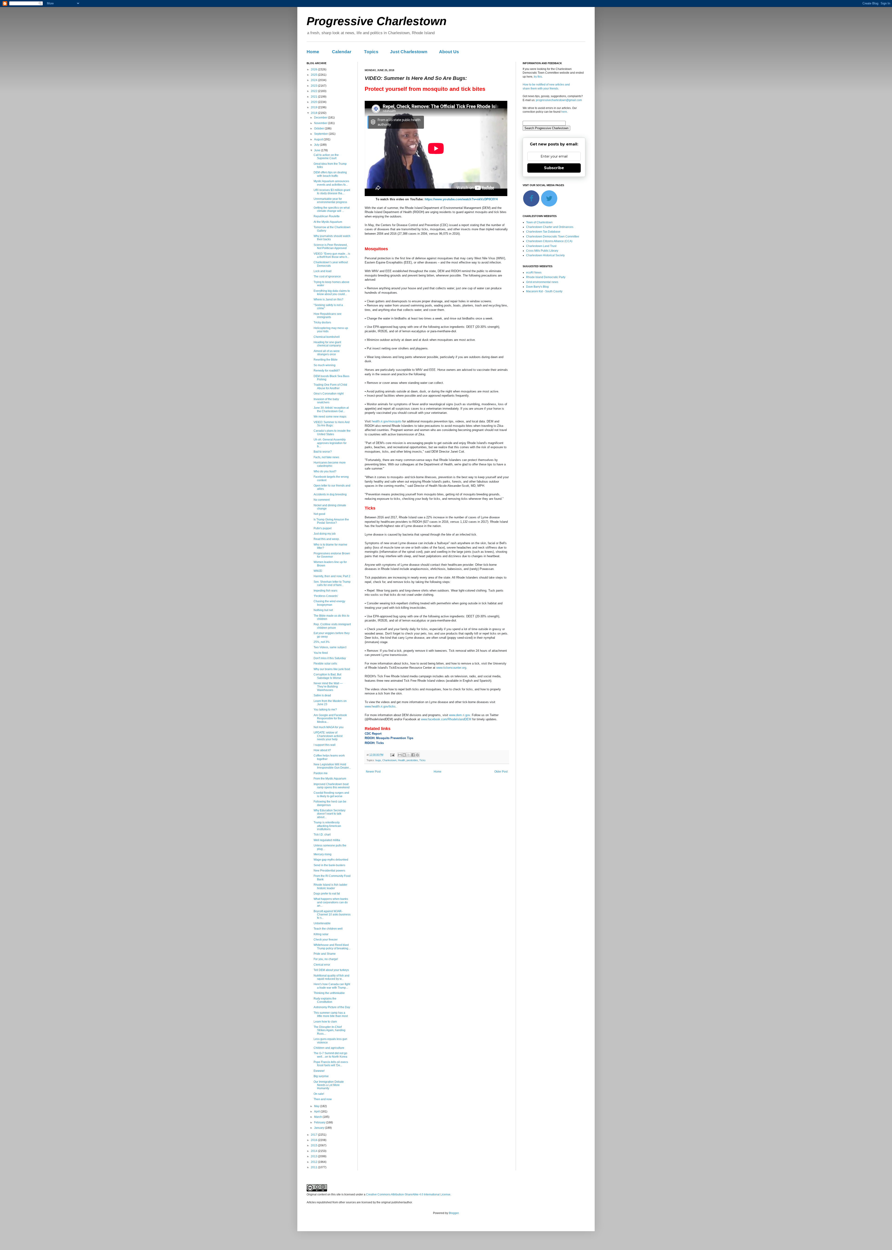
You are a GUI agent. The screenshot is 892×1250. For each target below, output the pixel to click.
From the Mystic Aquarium (330, 778)
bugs (378, 760)
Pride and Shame (325, 953)
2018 (314, 113)
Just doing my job (325, 533)
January (319, 1127)
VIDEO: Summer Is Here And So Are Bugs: (332, 424)
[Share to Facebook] (413, 755)
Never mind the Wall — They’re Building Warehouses (328, 687)
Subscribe (554, 168)
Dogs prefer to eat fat (327, 893)
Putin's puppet (322, 528)
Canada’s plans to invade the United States (332, 432)
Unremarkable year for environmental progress (330, 200)
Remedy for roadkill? (327, 370)
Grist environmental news (542, 282)
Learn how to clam (325, 1021)
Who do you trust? (325, 471)
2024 (314, 80)
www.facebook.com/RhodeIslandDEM (446, 719)
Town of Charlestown (539, 222)
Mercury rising (322, 854)
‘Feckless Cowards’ (326, 596)
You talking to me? (325, 709)
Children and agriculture (329, 1047)
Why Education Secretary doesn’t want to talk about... (329, 814)
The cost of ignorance (327, 276)
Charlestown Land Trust (541, 246)
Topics (371, 51)
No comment (322, 499)
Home (313, 51)
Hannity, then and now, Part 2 (332, 576)
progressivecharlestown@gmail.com (559, 100)
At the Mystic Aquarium (328, 222)
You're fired (321, 653)
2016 (314, 1140)
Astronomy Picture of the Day (332, 1007)
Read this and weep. (327, 539)
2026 (314, 69)
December (321, 117)
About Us (449, 51)
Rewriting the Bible (326, 359)
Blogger (454, 1213)
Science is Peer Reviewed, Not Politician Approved (331, 246)
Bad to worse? (323, 451)
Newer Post (373, 771)
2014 (314, 1151)
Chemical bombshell (327, 337)
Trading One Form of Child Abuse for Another (330, 386)
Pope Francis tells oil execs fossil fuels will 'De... (331, 1063)
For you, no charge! (326, 959)
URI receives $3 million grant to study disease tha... (332, 191)
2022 (314, 91)
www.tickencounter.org (451, 667)
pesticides (412, 760)
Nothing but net (323, 610)
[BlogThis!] (404, 755)
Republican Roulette (327, 216)
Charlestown (389, 760)
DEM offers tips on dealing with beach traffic (330, 174)
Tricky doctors (322, 322)
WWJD (318, 570)
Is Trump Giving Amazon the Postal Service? (331, 521)
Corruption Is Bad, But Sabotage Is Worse (327, 676)
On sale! (319, 1093)
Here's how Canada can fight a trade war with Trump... (332, 986)
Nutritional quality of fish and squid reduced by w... (331, 977)
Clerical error (322, 964)
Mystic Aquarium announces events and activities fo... (331, 183)
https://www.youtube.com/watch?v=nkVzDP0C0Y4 (461, 199)
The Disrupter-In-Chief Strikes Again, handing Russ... (329, 1030)
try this (538, 76)
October (319, 128)
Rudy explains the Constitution (325, 1000)
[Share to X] (408, 755)
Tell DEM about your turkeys (331, 970)
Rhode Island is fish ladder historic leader (330, 886)
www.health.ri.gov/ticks (380, 706)
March (318, 1116)
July (317, 144)
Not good (319, 514)
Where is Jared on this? (328, 299)
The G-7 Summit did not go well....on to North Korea (330, 1055)
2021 (314, 96)
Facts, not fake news (326, 457)
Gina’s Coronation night (329, 393)
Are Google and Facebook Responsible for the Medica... (330, 719)
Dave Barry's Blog (537, 286)
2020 (314, 102)
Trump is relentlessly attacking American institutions (327, 826)
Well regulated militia (327, 840)
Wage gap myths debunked (331, 859)
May (317, 1106)
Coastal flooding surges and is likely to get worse (331, 794)
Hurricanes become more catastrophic (330, 464)
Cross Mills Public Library (542, 250)
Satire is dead (322, 695)
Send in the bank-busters (329, 865)
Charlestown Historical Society (545, 255)
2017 (314, 1134)
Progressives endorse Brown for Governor (332, 555)
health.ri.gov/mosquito (386, 421)
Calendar (341, 51)
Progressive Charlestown (377, 21)
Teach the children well (328, 928)
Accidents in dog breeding (330, 494)
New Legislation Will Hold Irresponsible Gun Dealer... (332, 766)
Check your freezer (326, 939)
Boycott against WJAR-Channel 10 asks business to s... (332, 915)
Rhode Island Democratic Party (545, 277)
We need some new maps (330, 416)
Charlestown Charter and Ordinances (549, 227)
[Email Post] (392, 754)
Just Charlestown (408, 51)
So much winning (324, 365)
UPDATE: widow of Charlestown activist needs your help (328, 736)
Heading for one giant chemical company (327, 344)
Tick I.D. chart (322, 834)
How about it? (322, 750)
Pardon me (321, 773)
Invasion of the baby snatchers (326, 401)
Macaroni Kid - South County (544, 291)
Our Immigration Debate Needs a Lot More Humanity (329, 1085)
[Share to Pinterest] (417, 755)
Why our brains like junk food (332, 669)
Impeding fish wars (325, 590)
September (321, 133)
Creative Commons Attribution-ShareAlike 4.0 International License (408, 1194)
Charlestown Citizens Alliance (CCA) (549, 241)
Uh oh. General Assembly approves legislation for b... (330, 443)
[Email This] (399, 755)
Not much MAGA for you (329, 727)
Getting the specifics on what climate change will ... (332, 209)
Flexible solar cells (325, 663)
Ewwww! (319, 1070)
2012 (314, 1162)
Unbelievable (322, 923)
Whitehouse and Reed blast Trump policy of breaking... (332, 946)
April (317, 1111)
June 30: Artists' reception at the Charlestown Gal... (331, 409)
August (319, 139)
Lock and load (322, 271)
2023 (314, 85)
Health (401, 760)
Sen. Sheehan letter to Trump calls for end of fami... (332, 583)
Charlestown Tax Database (543, 231)
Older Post (501, 771)
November (321, 123)
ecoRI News (533, 272)
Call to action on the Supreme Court (326, 156)
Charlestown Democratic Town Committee (552, 236)
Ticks (422, 760)
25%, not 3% (322, 642)
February (320, 1122)
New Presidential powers (329, 870)
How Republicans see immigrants (327, 315)
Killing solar (321, 934)
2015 (314, 1145)
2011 (314, 1167)
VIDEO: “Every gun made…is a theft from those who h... (332, 255)
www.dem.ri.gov (459, 715)
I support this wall (324, 745)
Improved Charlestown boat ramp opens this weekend (332, 786)
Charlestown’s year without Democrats (331, 264)
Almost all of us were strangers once (327, 352)
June (317, 150)
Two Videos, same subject (330, 647)
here (564, 111)
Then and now (323, 1099)
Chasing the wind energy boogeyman (329, 603)
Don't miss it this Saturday (330, 658)
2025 (314, 74)
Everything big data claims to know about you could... (332, 292)
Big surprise (321, 1076)
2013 (314, 1156)
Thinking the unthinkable (329, 993)
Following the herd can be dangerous (330, 803)
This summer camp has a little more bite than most (331, 1014)
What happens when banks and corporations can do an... (331, 902)
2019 (314, 107)
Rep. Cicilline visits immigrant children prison (332, 626)
